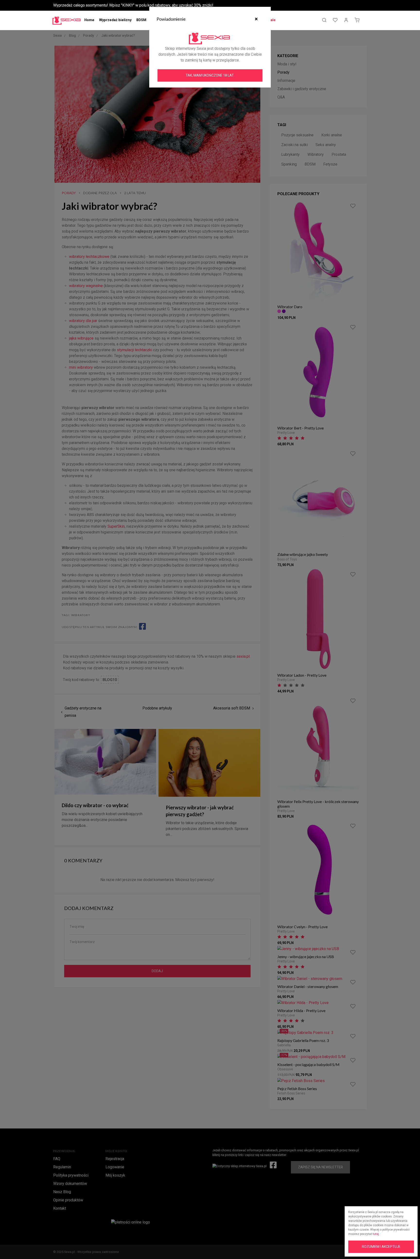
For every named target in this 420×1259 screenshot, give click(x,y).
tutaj (376, 1234)
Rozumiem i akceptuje (381, 1247)
